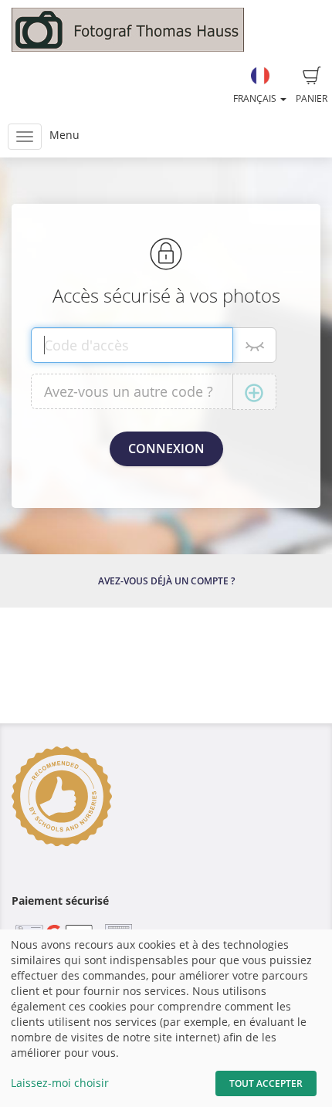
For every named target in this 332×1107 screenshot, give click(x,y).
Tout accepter (266, 1083)
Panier (311, 98)
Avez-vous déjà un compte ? (166, 580)
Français (256, 98)
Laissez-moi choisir (60, 1082)
